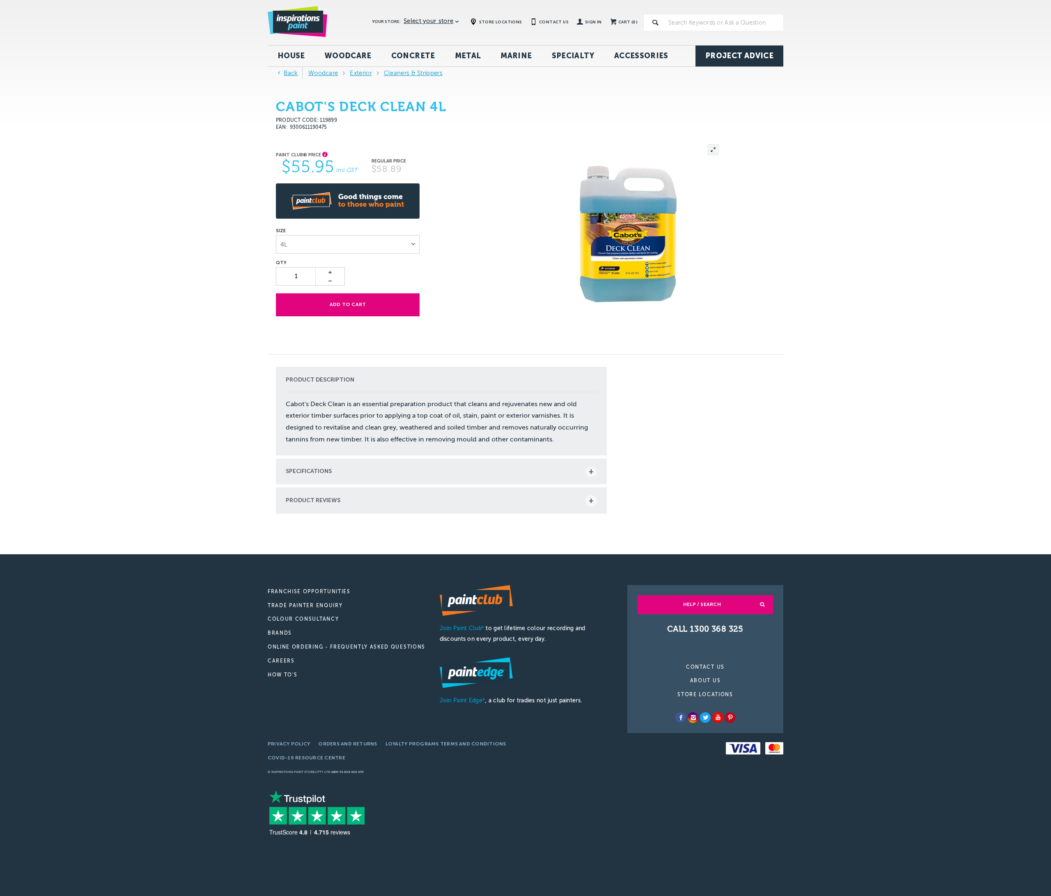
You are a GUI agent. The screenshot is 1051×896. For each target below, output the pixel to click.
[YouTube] (717, 717)
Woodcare (348, 55)
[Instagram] (693, 717)
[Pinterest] (730, 717)
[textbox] (724, 22)
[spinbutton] (296, 276)
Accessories (641, 55)
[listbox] (348, 244)
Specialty (573, 55)
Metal (468, 55)
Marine (516, 55)
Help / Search (702, 604)
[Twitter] (705, 717)
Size (281, 231)
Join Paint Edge (462, 700)
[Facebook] (680, 717)
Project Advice (739, 55)
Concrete (413, 55)
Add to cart (348, 304)
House (291, 55)
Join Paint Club (462, 628)
